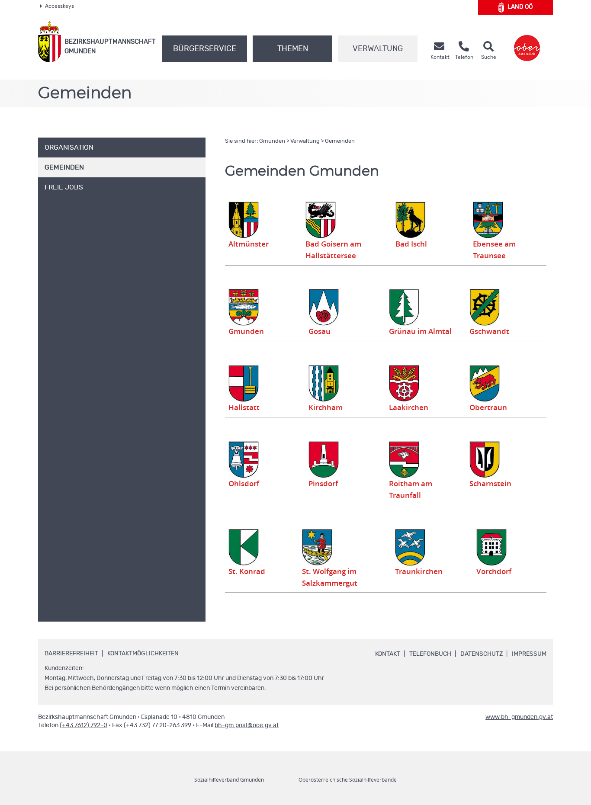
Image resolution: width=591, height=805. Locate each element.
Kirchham (325, 407)
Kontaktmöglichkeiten (143, 654)
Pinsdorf (323, 483)
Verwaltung (378, 49)
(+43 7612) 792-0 (83, 725)
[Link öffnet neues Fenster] (527, 41)
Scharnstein (490, 483)
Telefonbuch (430, 654)
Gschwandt (489, 331)
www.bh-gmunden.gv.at (519, 717)
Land (520, 7)
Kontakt (387, 654)
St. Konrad (246, 571)
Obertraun (488, 407)
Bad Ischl (411, 244)
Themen (292, 49)
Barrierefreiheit (71, 654)
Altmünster (248, 244)
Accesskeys (59, 6)
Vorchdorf (493, 571)
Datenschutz (481, 654)
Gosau (319, 331)
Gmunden (272, 141)
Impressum (529, 654)
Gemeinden (340, 141)
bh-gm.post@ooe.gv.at (247, 725)
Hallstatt (244, 407)
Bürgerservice (204, 49)
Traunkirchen (419, 571)
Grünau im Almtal (420, 331)
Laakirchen (408, 407)
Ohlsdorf (243, 483)
